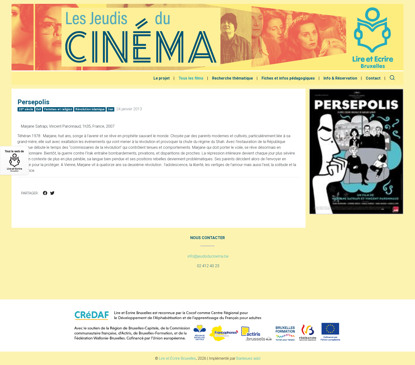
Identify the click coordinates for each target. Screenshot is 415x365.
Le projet (161, 78)
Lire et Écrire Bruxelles (177, 358)
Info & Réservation (340, 78)
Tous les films (190, 78)
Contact (373, 78)
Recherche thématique (232, 78)
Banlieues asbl (248, 358)
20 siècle (26, 109)
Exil (38, 109)
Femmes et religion (58, 109)
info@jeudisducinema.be (208, 256)
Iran (110, 109)
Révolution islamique (90, 109)
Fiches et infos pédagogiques (288, 78)
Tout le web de (14, 151)
